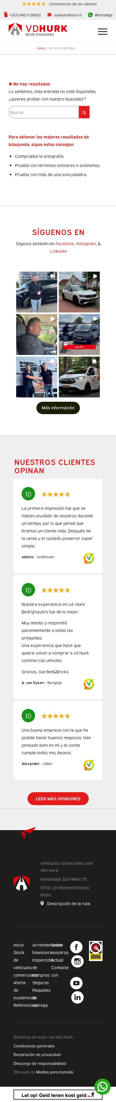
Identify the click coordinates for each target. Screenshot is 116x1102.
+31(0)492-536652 (25, 14)
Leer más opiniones (58, 798)
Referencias (25, 1005)
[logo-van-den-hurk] (48, 30)
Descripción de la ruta (68, 903)
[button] (36, 292)
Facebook (65, 243)
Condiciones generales (33, 1045)
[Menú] (100, 30)
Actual (57, 960)
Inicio (18, 945)
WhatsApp (103, 14)
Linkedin (58, 251)
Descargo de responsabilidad (39, 1063)
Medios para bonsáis (54, 1071)
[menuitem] (59, 3)
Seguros (40, 982)
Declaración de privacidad (37, 1054)
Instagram (86, 243)
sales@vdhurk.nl (67, 14)
